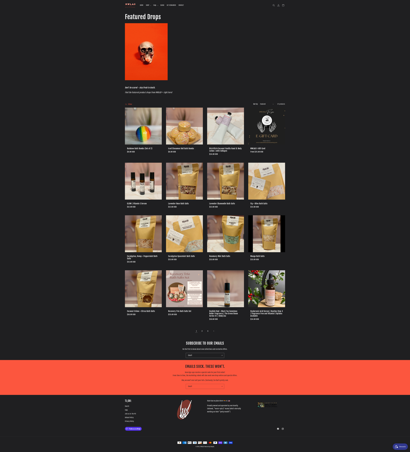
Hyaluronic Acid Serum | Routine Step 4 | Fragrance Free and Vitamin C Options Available (266, 313)
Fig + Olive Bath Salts (258, 203)
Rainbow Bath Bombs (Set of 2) (139, 148)
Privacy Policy (129, 421)
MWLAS (202, 446)
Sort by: (255, 104)
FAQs (126, 410)
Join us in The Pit (130, 414)
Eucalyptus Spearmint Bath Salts (181, 256)
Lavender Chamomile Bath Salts (222, 203)
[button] (148, 5)
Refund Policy (129, 417)
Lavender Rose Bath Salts (178, 203)
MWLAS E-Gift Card (257, 148)
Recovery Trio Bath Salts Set (179, 311)
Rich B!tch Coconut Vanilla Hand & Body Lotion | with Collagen (225, 149)
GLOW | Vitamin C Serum (137, 203)
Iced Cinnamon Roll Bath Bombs (181, 148)
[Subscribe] (221, 355)
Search (127, 406)
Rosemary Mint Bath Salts (219, 256)
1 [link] (196, 331)
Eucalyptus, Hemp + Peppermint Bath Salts (142, 257)
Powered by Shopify (209, 446)
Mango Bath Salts (257, 256)
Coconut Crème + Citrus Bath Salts (141, 311)
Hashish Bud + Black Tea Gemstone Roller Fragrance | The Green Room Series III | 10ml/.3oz (223, 313)
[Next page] (213, 331)
